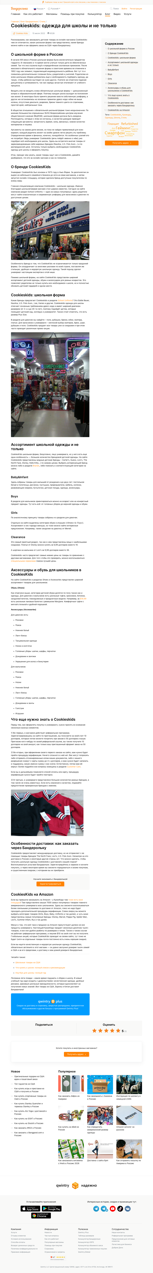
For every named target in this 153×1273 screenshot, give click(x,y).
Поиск (116, 9)
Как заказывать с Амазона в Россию (99, 1097)
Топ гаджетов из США (24, 1084)
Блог (107, 14)
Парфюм (134, 131)
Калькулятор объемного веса (90, 1245)
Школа (117, 117)
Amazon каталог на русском (125, 1128)
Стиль (42, 21)
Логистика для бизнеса (122, 1244)
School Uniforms (65, 300)
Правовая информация (20, 1252)
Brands (36, 466)
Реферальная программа (122, 1236)
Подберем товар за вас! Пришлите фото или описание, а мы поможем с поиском (75, 2)
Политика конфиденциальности (24, 1249)
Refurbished (129, 123)
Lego (132, 126)
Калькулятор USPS (86, 1242)
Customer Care (74, 767)
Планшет (113, 123)
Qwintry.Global (84, 1252)
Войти (124, 9)
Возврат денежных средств (22, 1245)
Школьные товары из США (27, 962)
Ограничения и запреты (55, 1252)
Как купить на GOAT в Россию (28, 1118)
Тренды (128, 131)
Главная (15, 14)
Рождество (134, 129)
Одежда (109, 117)
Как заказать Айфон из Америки (68, 1097)
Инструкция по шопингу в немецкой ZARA (128, 1097)
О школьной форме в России (121, 48)
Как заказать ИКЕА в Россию (27, 1128)
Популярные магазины (54, 1242)
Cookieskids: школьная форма (122, 57)
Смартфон (115, 132)
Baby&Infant (113, 69)
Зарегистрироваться (50, 884)
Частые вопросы (52, 1236)
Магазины (51, 14)
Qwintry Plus (83, 1232)
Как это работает (33, 14)
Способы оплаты (18, 1242)
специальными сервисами (23, 561)
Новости (48, 1232)
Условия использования (21, 1239)
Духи (113, 128)
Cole (122, 131)
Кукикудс (126, 114)
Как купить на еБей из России (68, 1128)
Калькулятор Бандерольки (89, 1239)
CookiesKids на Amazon (119, 110)
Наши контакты (118, 1232)
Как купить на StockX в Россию (28, 1123)
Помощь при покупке (72, 14)
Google (112, 130)
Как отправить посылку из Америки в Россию (128, 1161)
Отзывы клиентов (18, 1236)
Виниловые (129, 136)
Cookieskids (115, 114)
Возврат (121, 136)
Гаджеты (109, 136)
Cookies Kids (22, 33)
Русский (54, 9)
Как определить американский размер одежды (97, 1130)
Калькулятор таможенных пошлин (92, 1249)
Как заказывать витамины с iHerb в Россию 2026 (70, 1161)
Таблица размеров (86, 1236)
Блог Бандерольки (29, 21)
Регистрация (136, 9)
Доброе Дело (117, 1248)
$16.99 (83, 599)
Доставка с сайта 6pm (97, 1160)
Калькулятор (95, 14)
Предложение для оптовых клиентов (123, 1240)
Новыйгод (130, 134)
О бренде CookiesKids (118, 53)
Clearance (112, 83)
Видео (117, 14)
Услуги (127, 14)
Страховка (49, 1249)
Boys (110, 74)
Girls (110, 79)
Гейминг (123, 127)
